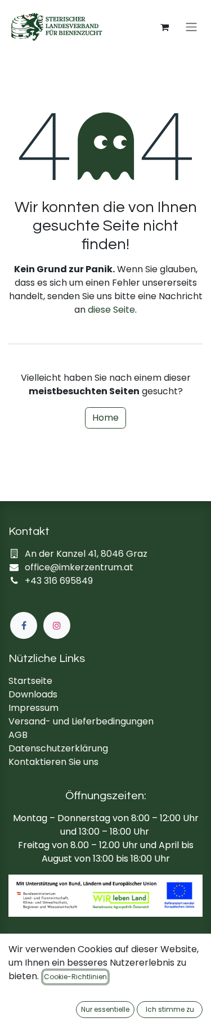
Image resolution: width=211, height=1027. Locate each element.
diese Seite (111, 309)
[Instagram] (56, 625)
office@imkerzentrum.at (79, 567)
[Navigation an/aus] (191, 27)
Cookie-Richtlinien (75, 976)
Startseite (30, 680)
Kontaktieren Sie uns (53, 761)
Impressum (33, 707)
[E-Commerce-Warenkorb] (164, 27)
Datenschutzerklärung (58, 748)
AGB (18, 734)
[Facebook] (23, 625)
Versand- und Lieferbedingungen (81, 721)
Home (105, 417)
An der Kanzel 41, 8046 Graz (86, 553)
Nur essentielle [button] (105, 1009)
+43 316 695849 (59, 580)
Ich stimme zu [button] (170, 1009)
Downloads (32, 694)
